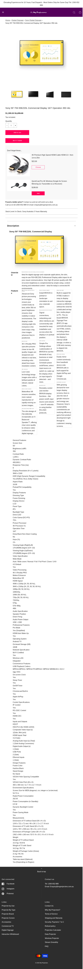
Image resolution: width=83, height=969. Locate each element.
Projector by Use (8, 906)
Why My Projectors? (52, 910)
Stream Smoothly (51, 942)
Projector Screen (8, 918)
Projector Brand (8, 914)
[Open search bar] (74, 12)
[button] (17, 94)
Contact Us (49, 906)
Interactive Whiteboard (10, 934)
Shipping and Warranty (53, 918)
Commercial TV (8, 926)
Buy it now (17, 140)
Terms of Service (51, 914)
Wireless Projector (52, 938)
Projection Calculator (53, 930)
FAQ (46, 946)
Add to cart (17, 132)
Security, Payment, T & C (54, 922)
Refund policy (50, 926)
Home (7, 20)
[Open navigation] (3, 12)
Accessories (6, 922)
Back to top (41, 871)
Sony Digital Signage (33, 20)
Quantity (8, 121)
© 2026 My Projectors (41, 963)
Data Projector (50, 934)
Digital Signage (18, 20)
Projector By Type (8, 910)
